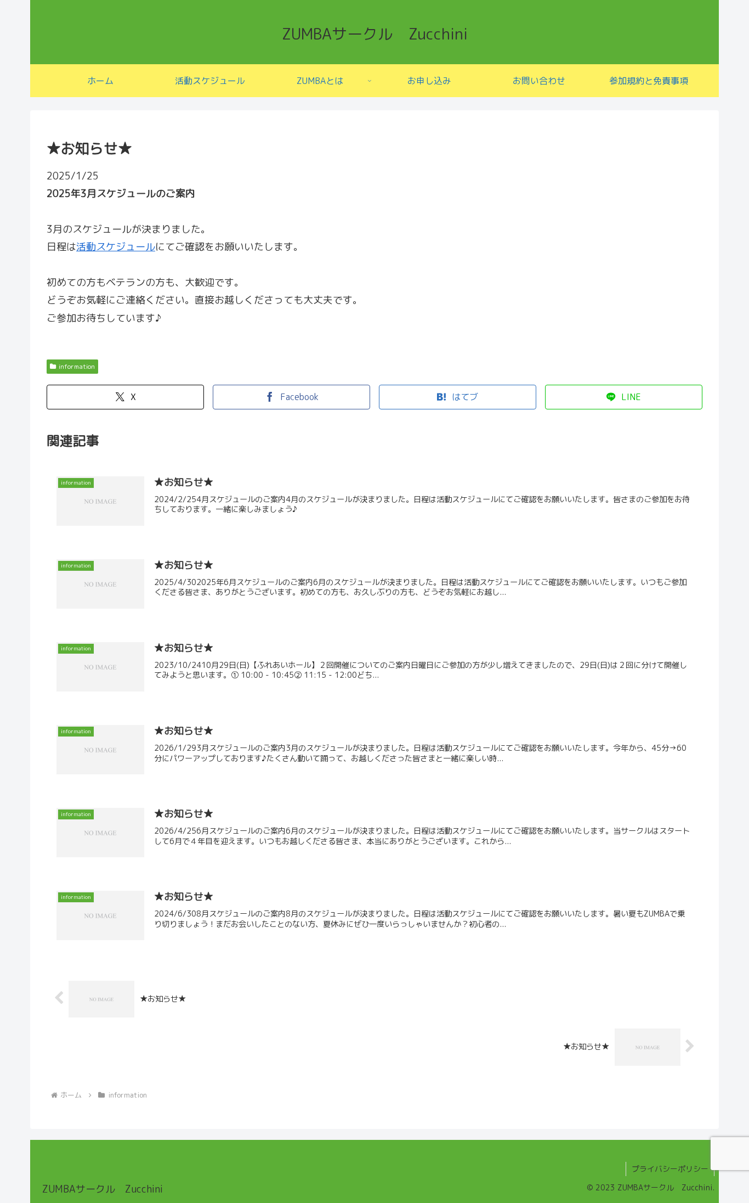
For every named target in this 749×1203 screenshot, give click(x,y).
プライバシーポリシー (670, 1168)
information (77, 366)
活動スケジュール (115, 247)
